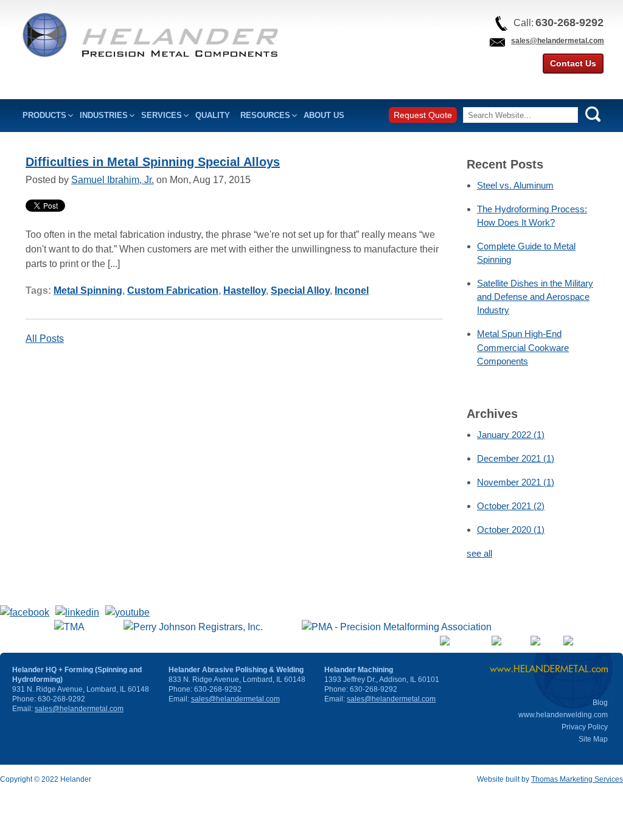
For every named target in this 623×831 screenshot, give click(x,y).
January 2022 (511, 434)
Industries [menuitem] (104, 115)
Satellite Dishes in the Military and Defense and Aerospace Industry (535, 296)
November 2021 (515, 482)
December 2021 (515, 458)
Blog (600, 702)
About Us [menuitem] (324, 115)
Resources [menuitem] (265, 115)
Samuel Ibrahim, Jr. (112, 180)
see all (479, 553)
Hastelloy (244, 290)
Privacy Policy (585, 727)
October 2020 (511, 529)
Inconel (352, 290)
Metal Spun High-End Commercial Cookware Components (523, 347)
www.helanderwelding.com (563, 715)
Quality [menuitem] (212, 115)
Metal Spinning (88, 290)
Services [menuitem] (161, 115)
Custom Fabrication (172, 290)
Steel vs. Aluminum (515, 185)
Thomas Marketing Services (577, 779)
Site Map (593, 739)
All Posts (45, 338)
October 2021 (511, 506)
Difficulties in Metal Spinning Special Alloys (153, 162)
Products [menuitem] (44, 115)
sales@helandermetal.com (557, 41)
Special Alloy (300, 290)
